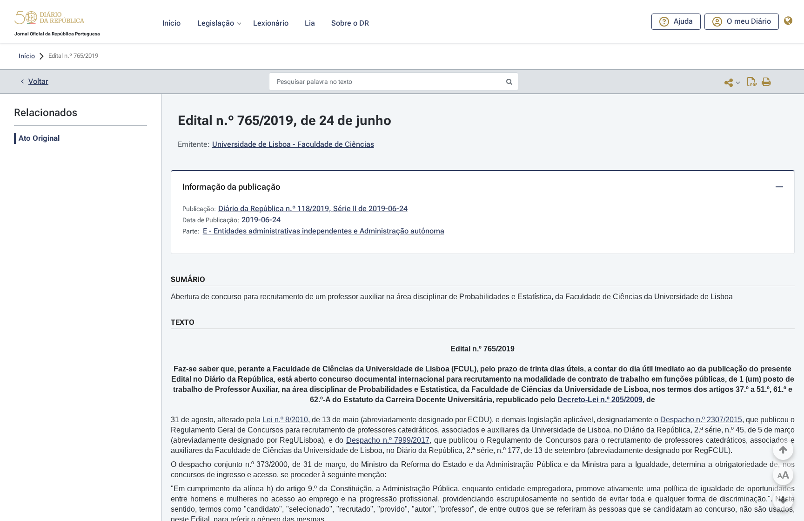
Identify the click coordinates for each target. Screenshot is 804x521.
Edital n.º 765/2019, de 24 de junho (284, 120)
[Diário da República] (49, 19)
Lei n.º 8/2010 (285, 420)
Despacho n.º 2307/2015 (701, 420)
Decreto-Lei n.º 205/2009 (600, 400)
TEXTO (182, 322)
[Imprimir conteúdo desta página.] (766, 82)
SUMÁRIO (188, 279)
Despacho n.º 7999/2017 (387, 440)
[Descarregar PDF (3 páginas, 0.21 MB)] (752, 82)
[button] (49, 19)
